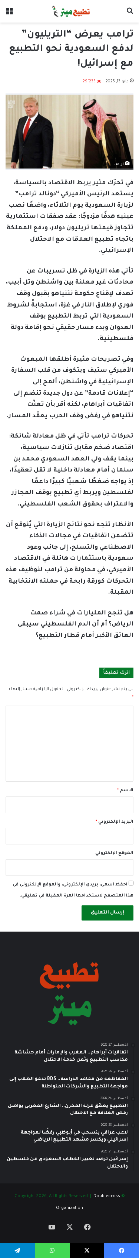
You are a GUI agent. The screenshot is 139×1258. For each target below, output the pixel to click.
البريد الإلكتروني (114, 822)
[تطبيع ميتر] (69, 11)
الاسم (125, 790)
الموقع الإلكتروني (114, 853)
